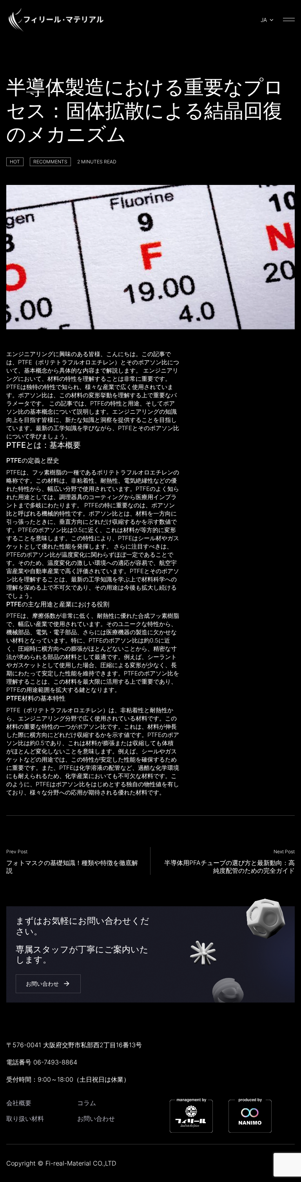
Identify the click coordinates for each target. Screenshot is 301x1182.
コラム (86, 1103)
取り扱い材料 (25, 1118)
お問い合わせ (96, 1118)
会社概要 (18, 1103)
